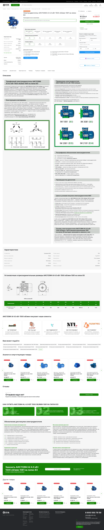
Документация (13, 70)
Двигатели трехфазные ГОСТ (25, 514)
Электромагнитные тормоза (44, 513)
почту (18, 413)
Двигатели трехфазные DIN (31, 514)
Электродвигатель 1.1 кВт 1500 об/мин (31, 344)
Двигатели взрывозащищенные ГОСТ (31, 518)
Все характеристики (7, 52)
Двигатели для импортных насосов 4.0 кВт (48, 344)
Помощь (85, 1)
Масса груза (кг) (82, 38)
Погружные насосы (59, 513)
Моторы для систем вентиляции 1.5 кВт (57, 346)
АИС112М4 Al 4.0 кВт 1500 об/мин (10, 308)
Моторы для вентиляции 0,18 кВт (64, 344)
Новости (94, 1)
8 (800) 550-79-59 (24, 1)
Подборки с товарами (40, 70)
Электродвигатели (27, 511)
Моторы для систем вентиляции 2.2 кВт (73, 346)
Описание (5, 70)
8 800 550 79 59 (93, 512)
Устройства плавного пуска (44, 517)
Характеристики (69, 1)
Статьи (80, 1)
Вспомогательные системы (44, 511)
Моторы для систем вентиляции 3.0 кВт (90, 346)
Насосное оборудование (60, 511)
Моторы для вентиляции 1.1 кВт (42, 346)
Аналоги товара (51, 70)
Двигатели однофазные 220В (25, 517)
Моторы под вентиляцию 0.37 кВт (94, 344)
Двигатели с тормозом (25, 521)
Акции (89, 1)
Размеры (76, 1)
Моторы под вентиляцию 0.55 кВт (9, 346)
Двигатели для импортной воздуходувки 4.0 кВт (12, 344)
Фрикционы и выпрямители (44, 514)
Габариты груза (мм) (83, 46)
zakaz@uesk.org (76, 469)
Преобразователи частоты (44, 516)
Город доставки (82, 42)
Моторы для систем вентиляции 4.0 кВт (11, 349)
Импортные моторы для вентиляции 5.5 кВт (28, 349)
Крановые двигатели (31, 521)
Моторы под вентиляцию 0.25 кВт (79, 344)
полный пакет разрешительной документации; (83, 212)
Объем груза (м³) (93, 38)
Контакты (99, 1)
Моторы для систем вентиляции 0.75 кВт (26, 346)
